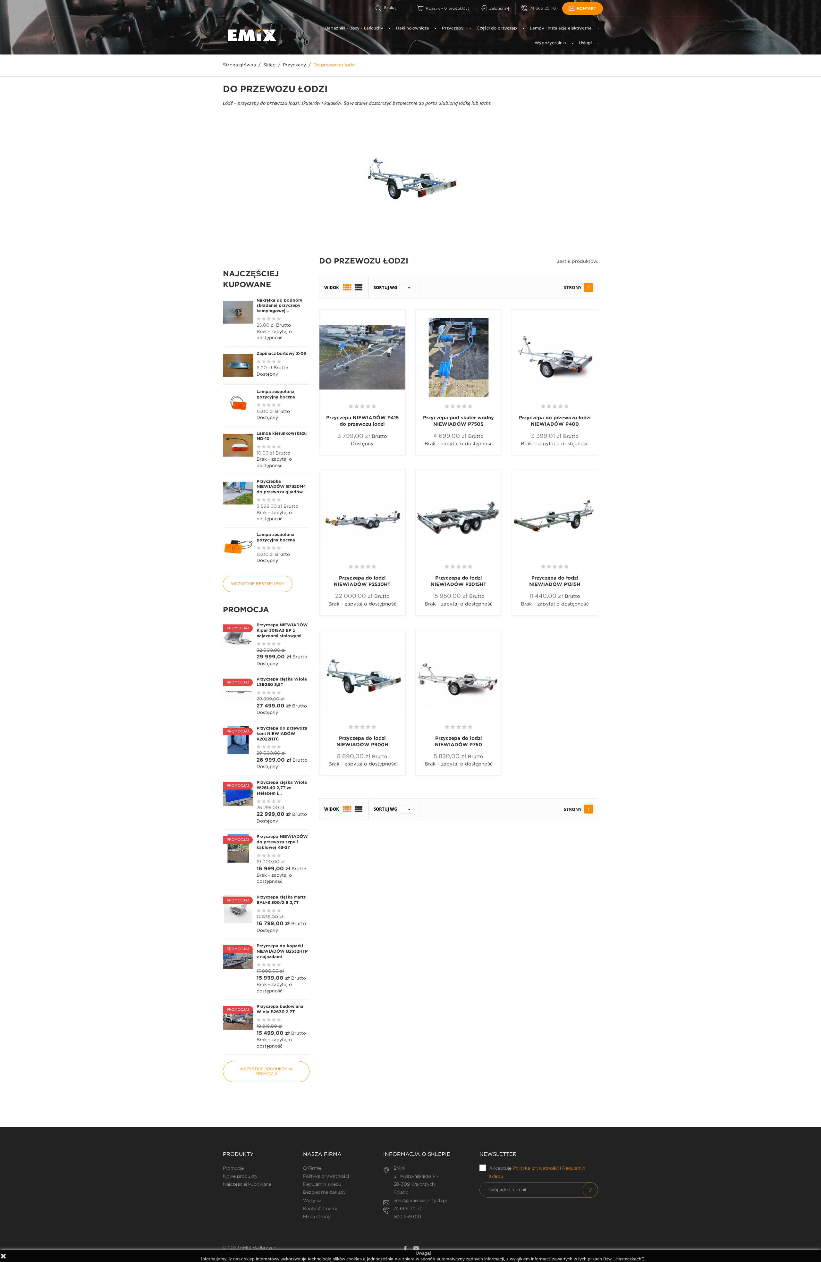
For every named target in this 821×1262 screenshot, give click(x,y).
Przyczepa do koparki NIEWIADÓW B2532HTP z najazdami (282, 951)
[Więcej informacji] (386, 455)
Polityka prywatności (326, 1176)
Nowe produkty (240, 1176)
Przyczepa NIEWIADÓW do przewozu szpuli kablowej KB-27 (282, 842)
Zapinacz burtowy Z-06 (281, 353)
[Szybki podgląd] (365, 455)
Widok (331, 287)
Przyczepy (453, 28)
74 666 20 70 (543, 8)
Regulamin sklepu (322, 1184)
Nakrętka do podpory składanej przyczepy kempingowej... (279, 306)
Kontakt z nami (320, 1209)
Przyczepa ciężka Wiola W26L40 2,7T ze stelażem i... (282, 788)
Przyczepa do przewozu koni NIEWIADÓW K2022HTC (282, 734)
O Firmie (312, 1168)
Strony (573, 287)
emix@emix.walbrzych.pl (420, 1201)
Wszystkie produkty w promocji (266, 1071)
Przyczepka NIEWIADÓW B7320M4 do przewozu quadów (281, 487)
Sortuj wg (385, 287)
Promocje (233, 1168)
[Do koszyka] (342, 455)
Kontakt (586, 8)
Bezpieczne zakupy (324, 1192)
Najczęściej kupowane (247, 1184)
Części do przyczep (497, 28)
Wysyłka (312, 1201)
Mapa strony (317, 1217)
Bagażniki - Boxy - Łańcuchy (354, 28)
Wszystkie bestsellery (257, 584)
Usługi (585, 43)
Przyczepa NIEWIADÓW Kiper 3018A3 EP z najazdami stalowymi (282, 630)
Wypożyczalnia (550, 43)
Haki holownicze (412, 28)
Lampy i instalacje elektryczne (561, 28)
